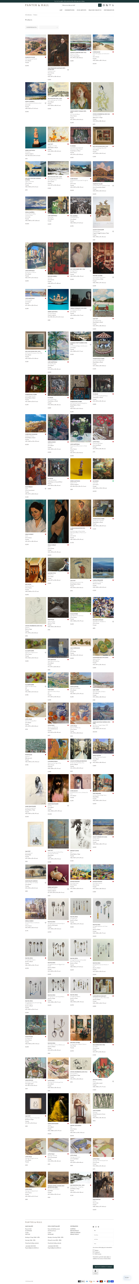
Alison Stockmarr (98, 230)
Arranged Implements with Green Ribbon (100, 927)
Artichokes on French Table (31, 1082)
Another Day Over (29, 586)
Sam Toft (50, 144)
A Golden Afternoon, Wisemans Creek (101, 185)
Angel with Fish (73, 483)
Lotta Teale (96, 442)
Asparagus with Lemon (75, 1157)
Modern (96, 1250)
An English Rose (73, 271)
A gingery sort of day (52, 146)
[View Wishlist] (110, 5)
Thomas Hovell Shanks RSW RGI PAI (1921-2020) (56, 1186)
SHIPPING (72, 1229)
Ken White (28, 584)
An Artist (50, 278)
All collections (28, 14)
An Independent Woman (75, 310)
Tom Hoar (51, 690)
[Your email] (103, 1243)
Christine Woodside (31, 434)
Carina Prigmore (98, 580)
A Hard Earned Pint (74, 217)
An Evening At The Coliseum (99, 277)
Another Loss (51, 575)
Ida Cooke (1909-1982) (99, 1045)
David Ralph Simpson (31, 881)
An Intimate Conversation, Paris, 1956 (33, 353)
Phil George (73, 216)
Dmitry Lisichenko (75, 1125)
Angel (26, 488)
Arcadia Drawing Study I (30, 808)
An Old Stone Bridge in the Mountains (78, 346)
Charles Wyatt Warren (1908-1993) (78, 343)
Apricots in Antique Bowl (30, 721)
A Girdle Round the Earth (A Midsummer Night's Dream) (76, 148)
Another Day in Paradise (98, 520)
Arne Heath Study (74, 883)
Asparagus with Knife (52, 1155)
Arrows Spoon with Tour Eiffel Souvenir (56, 1045)
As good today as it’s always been (32, 1118)
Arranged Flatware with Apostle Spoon (56, 923)
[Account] (104, 6)
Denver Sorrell (52, 276)
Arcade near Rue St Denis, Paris (77, 763)
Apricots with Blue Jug (53, 727)
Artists (94, 1081)
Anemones (50, 444)
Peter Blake (28, 754)
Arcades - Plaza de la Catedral (99, 757)
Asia (71, 1127)
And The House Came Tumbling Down (78, 403)
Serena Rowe (52, 442)
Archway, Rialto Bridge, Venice (99, 795)
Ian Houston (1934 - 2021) (55, 98)
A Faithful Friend (51, 71)
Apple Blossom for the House (76, 615)
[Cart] (113, 5)
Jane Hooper (96, 1110)
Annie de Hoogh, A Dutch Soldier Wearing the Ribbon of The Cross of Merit (78, 532)
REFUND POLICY (74, 1230)
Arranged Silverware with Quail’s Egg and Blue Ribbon (33, 1003)
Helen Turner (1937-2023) (100, 837)
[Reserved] (45, 351)
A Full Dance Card (97, 116)
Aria (71, 852)
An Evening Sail (28, 300)
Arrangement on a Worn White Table (101, 998)
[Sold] (45, 57)
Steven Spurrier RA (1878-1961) (101, 114)
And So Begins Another (30, 396)
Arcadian (50, 805)
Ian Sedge (96, 481)
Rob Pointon (96, 1199)
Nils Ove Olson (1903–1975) (100, 146)
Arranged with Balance (75, 996)
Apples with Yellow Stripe (30, 686)
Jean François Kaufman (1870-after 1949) (56, 68)
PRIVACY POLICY (74, 1234)
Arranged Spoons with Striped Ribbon (56, 997)
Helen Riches (29, 1080)
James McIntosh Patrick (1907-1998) (102, 722)
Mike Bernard (97, 793)
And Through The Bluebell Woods (100, 396)
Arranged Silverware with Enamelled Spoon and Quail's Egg (78, 960)
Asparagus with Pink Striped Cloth (100, 1160)
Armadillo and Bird (52, 889)
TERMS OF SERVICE (75, 1232)
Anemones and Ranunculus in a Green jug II (78, 446)
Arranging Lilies (28, 1038)
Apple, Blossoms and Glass (53, 661)
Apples (71, 650)
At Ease (94, 1201)
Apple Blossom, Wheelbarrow (99, 621)
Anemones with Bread (97, 443)
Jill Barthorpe (29, 651)
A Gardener (27, 152)
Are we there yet (28, 853)
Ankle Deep (95, 483)
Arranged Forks (73, 918)
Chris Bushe (96, 52)
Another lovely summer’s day (76, 582)
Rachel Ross (51, 922)
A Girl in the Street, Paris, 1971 (99, 148)
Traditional (97, 1252)
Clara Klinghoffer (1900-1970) (77, 528)
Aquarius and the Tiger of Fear (54, 763)
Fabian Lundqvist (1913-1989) (78, 308)
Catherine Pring (53, 761)
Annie (26, 536)
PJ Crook (73, 146)
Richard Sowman (98, 620)
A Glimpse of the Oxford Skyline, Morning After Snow (55, 179)
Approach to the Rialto (75, 688)
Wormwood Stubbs (98, 358)
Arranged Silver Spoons (30, 960)
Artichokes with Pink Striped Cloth (55, 1082)
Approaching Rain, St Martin (99, 691)
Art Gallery (95, 1046)
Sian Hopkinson (75, 648)
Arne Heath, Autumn (97, 883)
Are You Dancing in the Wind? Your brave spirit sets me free (55, 852)
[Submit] (100, 5)
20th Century (98, 1254)
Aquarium (27, 756)
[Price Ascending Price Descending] (49, 27)
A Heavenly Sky (96, 231)
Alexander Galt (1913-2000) (100, 657)
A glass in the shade (29, 181)
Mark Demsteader (30, 806)
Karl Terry (96, 690)
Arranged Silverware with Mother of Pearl (100, 965)
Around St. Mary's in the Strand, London (32, 923)
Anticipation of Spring (97, 582)
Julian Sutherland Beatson (78, 761)
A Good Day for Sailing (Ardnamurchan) (30, 214)
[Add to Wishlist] (68, 70)
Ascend (49, 1125)
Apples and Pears (96, 659)
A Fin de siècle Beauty (75, 114)
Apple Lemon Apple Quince (31, 652)
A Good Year (50, 217)
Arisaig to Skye (96, 839)
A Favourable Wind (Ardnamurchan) (33, 103)
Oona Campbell (30, 101)
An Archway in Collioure (30, 272)
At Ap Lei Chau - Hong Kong (76, 1187)
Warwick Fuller (30, 57)
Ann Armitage (52, 659)
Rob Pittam (51, 619)
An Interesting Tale (97, 320)
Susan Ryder (74, 614)
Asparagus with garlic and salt (31, 1158)
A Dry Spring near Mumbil (31, 59)
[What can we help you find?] (81, 5)
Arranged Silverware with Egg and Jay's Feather (56, 965)
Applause (27, 627)
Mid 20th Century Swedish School (33, 179)
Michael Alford (97, 275)
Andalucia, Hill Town (29, 436)
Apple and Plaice (51, 621)
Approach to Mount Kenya (54, 691)
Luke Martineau (52, 215)
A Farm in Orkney (74, 54)
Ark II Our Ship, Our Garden (31, 882)
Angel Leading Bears (52, 480)
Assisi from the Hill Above (53, 1189)
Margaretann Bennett (99, 996)
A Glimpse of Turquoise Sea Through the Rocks (79, 181)
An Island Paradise (52, 364)
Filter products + (32, 27)
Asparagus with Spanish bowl (31, 1191)
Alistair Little (52, 573)
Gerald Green (29, 921)
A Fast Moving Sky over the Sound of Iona (101, 54)
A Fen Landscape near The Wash (55, 100)
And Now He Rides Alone (98, 360)
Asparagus (95, 1112)
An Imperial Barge (52, 313)
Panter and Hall (30, 1281)
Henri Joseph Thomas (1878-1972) (78, 111)
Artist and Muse (73, 1073)
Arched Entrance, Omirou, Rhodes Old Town (79, 793)
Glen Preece (28, 487)
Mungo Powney (75, 881)
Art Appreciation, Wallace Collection (78, 1044)
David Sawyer (74, 686)
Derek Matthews (30, 150)
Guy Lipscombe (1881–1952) (77, 269)
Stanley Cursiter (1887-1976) (78, 52)
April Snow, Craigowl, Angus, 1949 (100, 725)
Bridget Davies (74, 850)
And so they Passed (52, 399)
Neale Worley (29, 534)
